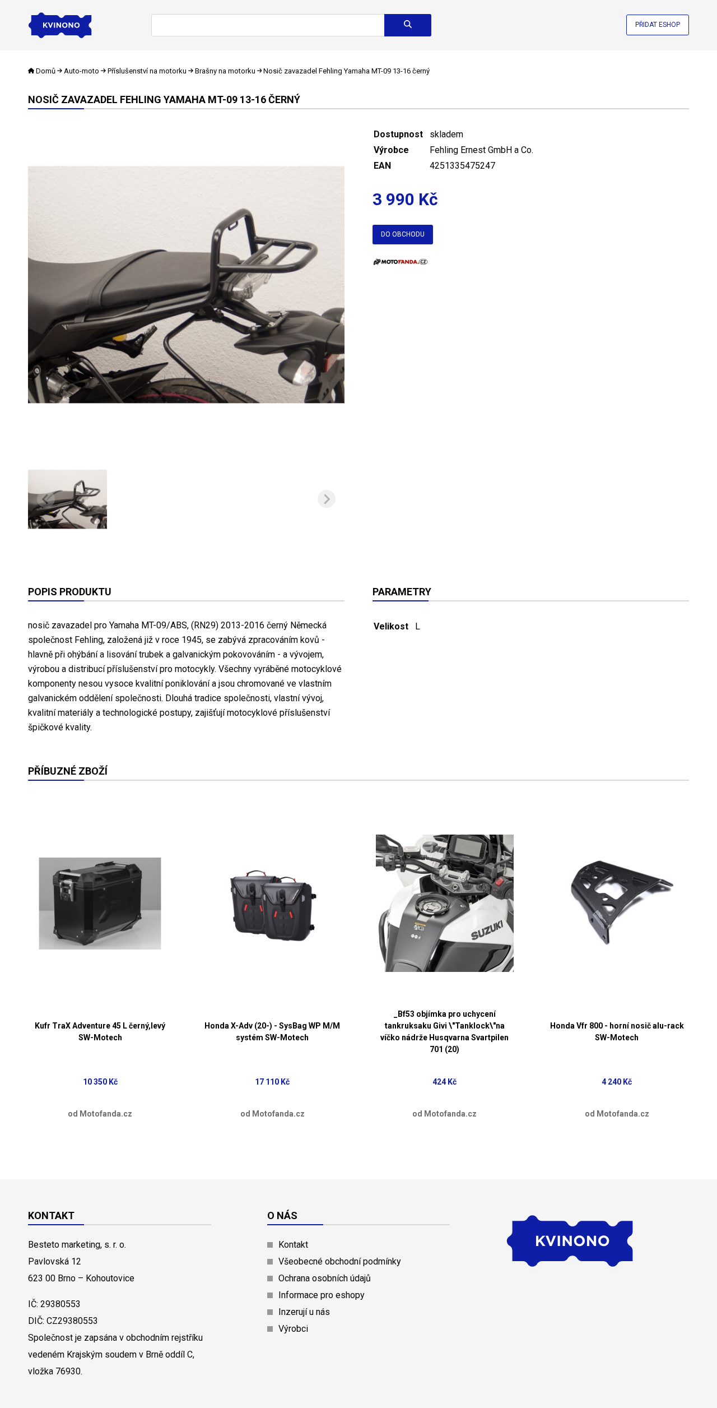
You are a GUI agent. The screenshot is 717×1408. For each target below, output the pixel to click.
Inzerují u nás (304, 1312)
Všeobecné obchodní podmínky (339, 1261)
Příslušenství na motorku (147, 71)
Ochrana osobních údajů (324, 1278)
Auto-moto (81, 71)
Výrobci (293, 1328)
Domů (45, 71)
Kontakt (293, 1244)
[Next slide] (327, 499)
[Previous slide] (46, 499)
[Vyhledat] (407, 25)
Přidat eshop (657, 25)
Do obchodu (403, 234)
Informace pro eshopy (321, 1295)
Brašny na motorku (225, 71)
